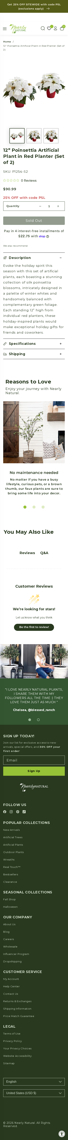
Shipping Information (17, 1008)
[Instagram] (12, 812)
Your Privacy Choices (17, 1048)
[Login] (55, 28)
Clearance (10, 881)
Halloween (10, 906)
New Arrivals (11, 829)
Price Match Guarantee (18, 1016)
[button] (34, 258)
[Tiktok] (24, 812)
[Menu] (5, 28)
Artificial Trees (12, 837)
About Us (9, 924)
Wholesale (10, 946)
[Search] (42, 28)
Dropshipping (12, 961)
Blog (6, 931)
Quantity (12, 206)
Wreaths (9, 859)
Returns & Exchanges (17, 1001)
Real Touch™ (12, 866)
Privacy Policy (12, 1041)
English (11, 1081)
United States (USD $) (21, 1093)
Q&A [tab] (44, 553)
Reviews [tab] (27, 553)
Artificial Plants (13, 844)
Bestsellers (10, 874)
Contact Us (10, 993)
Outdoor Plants (13, 852)
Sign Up (34, 771)
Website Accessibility (17, 1055)
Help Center (11, 986)
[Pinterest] (18, 812)
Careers (8, 939)
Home (7, 41)
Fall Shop (9, 899)
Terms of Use (11, 1033)
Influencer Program (16, 953)
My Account (11, 978)
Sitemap (9, 1063)
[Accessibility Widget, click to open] (62, 1134)
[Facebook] (5, 812)
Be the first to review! (34, 627)
